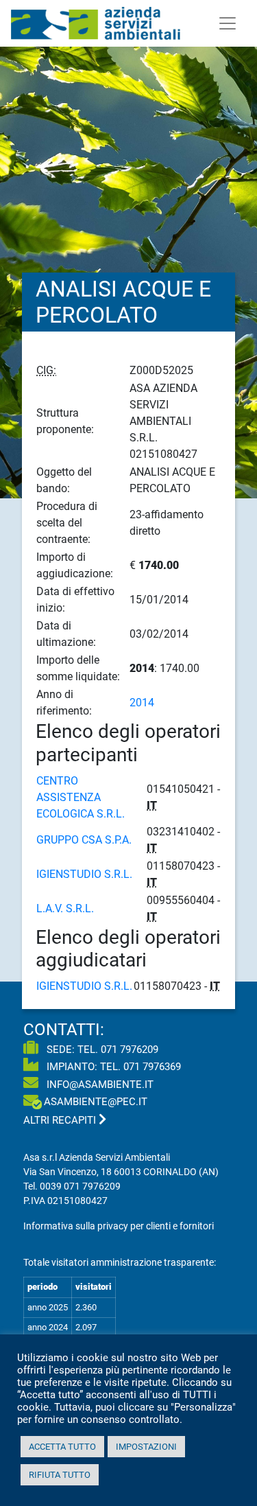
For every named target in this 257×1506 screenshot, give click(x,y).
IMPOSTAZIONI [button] (146, 1446)
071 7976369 (152, 1067)
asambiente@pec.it (95, 1102)
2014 (142, 702)
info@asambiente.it (99, 1084)
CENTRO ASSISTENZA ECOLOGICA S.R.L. (80, 797)
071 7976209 (129, 1049)
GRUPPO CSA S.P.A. (84, 839)
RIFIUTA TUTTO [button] (59, 1475)
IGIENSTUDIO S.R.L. (84, 874)
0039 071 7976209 (80, 1186)
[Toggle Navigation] (227, 23)
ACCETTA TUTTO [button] (62, 1446)
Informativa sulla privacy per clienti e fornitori (118, 1225)
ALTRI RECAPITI (61, 1120)
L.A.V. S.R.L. (65, 908)
